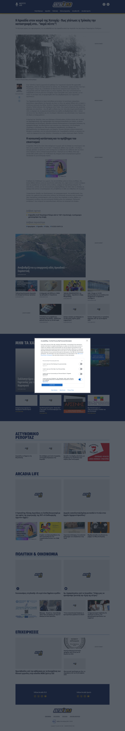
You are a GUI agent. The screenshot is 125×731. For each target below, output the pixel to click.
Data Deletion (54, 390)
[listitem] (62, 361)
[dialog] (62, 365)
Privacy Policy (71, 390)
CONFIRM (52, 384)
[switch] (80, 364)
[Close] (87, 341)
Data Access (62, 390)
